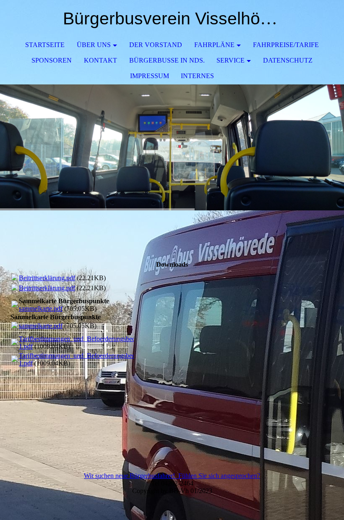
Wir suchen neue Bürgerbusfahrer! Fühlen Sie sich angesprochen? (172, 475)
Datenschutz (288, 60)
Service (230, 60)
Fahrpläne (214, 44)
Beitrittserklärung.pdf (47, 277)
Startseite (45, 44)
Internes (197, 75)
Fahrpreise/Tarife (286, 44)
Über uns (94, 44)
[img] (172, 147)
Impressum (149, 75)
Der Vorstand (155, 44)
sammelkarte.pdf (41, 308)
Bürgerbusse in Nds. (167, 60)
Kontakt (100, 60)
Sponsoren (51, 60)
